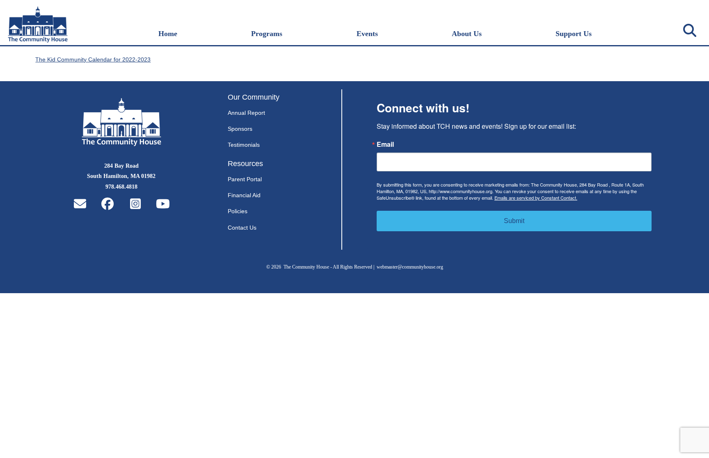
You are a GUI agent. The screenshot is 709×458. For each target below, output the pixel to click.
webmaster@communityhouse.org (410, 267)
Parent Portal (245, 179)
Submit (514, 220)
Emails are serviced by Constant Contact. (535, 197)
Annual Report (246, 112)
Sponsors (240, 128)
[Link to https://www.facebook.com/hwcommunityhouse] (107, 204)
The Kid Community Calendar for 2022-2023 (93, 59)
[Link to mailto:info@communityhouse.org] (80, 204)
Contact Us (242, 227)
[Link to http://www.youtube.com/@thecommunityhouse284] (163, 204)
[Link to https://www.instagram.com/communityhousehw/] (135, 204)
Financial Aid (244, 195)
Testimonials (244, 144)
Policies (237, 211)
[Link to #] (689, 30)
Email (385, 144)
